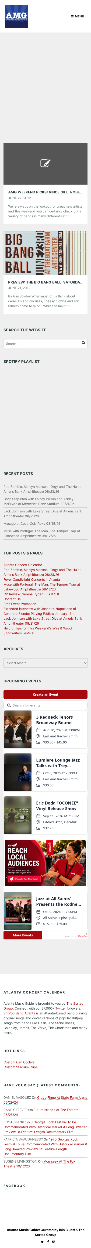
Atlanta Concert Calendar (23, 565)
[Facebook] (47, 1242)
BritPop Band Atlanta (19, 1013)
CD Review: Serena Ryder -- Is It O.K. (32, 594)
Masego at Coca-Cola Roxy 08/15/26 (32, 523)
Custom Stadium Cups (21, 1067)
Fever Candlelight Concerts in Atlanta (32, 579)
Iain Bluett (67, 1230)
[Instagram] (52, 1242)
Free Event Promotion (20, 604)
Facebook (14, 1186)
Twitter (60, 1008)
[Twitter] (41, 1242)
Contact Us (12, 599)
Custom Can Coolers (19, 1062)
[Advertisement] (45, 80)
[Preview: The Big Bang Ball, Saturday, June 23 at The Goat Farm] (46, 252)
